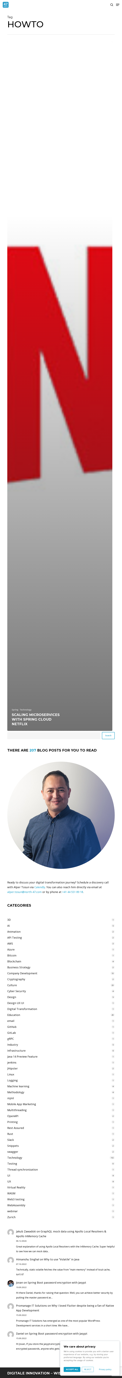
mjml (10, 1098)
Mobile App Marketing (21, 1104)
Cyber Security (16, 991)
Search (108, 735)
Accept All (72, 1369)
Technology (26, 709)
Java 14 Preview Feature (22, 1056)
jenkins (11, 1062)
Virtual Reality (16, 1187)
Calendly (39, 887)
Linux (10, 1074)
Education (13, 1015)
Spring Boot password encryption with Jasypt (57, 1282)
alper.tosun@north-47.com (24, 892)
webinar (12, 1211)
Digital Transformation (22, 1009)
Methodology (15, 1092)
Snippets (13, 1146)
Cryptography (16, 979)
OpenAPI (12, 1116)
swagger (12, 1151)
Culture (12, 985)
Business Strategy (18, 967)
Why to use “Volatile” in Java (61, 1259)
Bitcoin (11, 955)
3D (9, 919)
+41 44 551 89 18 (72, 892)
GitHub (12, 1027)
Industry (12, 1044)
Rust (10, 1134)
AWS (10, 943)
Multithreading (17, 1110)
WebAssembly (16, 1205)
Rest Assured (15, 1128)
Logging (12, 1080)
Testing (12, 1163)
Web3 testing (16, 1199)
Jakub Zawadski (26, 1231)
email (10, 1021)
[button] (117, 4)
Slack (10, 1140)
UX (9, 1181)
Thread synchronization (22, 1169)
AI (8, 925)
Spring (15, 709)
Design (11, 997)
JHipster (12, 1068)
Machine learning (18, 1086)
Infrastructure (16, 1050)
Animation (14, 931)
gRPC (10, 1038)
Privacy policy (105, 1369)
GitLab (11, 1033)
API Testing (14, 937)
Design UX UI (15, 1003)
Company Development (22, 973)
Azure (11, 949)
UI (8, 1175)
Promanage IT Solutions (31, 1305)
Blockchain (14, 961)
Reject (87, 1369)
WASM (11, 1193)
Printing (12, 1122)
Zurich (11, 1217)
